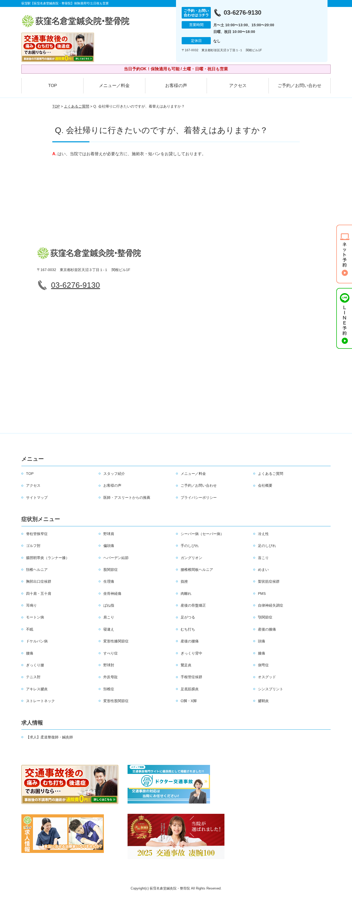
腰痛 (29, 653)
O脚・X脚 (189, 701)
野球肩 (108, 534)
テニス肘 (33, 677)
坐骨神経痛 (112, 593)
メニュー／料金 (114, 85)
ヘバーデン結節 (116, 558)
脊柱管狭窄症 (37, 534)
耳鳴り (31, 605)
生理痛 (108, 581)
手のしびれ (190, 546)
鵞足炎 (186, 665)
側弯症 (263, 665)
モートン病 (35, 617)
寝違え (108, 629)
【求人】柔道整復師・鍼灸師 (49, 737)
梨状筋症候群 (269, 581)
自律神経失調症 (270, 605)
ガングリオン (191, 558)
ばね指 (108, 605)
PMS (262, 593)
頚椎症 (108, 689)
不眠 (29, 629)
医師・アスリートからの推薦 (126, 497)
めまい (263, 570)
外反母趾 (110, 677)
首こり (263, 558)
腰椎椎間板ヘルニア (197, 570)
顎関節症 (265, 617)
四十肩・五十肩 (38, 593)
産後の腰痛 (190, 641)
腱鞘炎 (263, 701)
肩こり (108, 617)
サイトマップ (37, 497)
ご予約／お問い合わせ (299, 85)
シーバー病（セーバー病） (202, 534)
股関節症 (110, 570)
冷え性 (263, 534)
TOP (52, 85)
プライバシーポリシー (199, 497)
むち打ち (188, 629)
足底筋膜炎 (190, 689)
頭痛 (261, 641)
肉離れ (186, 593)
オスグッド (267, 677)
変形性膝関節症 (116, 641)
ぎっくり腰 (35, 665)
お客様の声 (176, 85)
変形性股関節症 (116, 701)
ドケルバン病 (37, 641)
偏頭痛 (108, 546)
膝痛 (261, 653)
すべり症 (110, 653)
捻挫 (184, 581)
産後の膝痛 (267, 629)
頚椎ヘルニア (37, 570)
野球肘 (108, 665)
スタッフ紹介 (114, 474)
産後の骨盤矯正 (193, 605)
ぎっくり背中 (191, 653)
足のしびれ (267, 546)
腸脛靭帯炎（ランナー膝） (47, 558)
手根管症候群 (191, 677)
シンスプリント (270, 689)
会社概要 (265, 485)
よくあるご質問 (76, 106)
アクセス (238, 85)
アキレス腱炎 (37, 689)
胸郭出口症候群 (38, 581)
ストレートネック (40, 701)
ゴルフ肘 (33, 546)
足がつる (188, 617)
